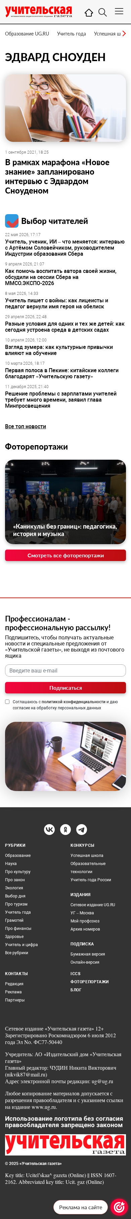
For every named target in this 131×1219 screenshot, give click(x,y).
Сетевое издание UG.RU (93, 905)
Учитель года (71, 33)
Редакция (14, 984)
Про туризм (16, 904)
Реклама (13, 992)
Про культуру (18, 871)
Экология (14, 888)
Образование (18, 855)
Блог (76, 990)
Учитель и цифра (21, 944)
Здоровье (14, 936)
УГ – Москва (82, 913)
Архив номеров (85, 929)
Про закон (15, 880)
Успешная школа (112, 33)
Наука (11, 863)
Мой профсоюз (85, 921)
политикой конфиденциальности (73, 702)
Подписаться (65, 687)
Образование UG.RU (27, 33)
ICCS (75, 973)
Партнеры (15, 1000)
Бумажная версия (88, 954)
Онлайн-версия (85, 962)
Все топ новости (25, 426)
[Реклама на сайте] (119, 1207)
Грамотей (14, 920)
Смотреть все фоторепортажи (66, 555)
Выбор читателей (54, 221)
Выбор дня (15, 896)
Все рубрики (16, 952)
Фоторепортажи (36, 446)
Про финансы (18, 928)
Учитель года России (91, 880)
